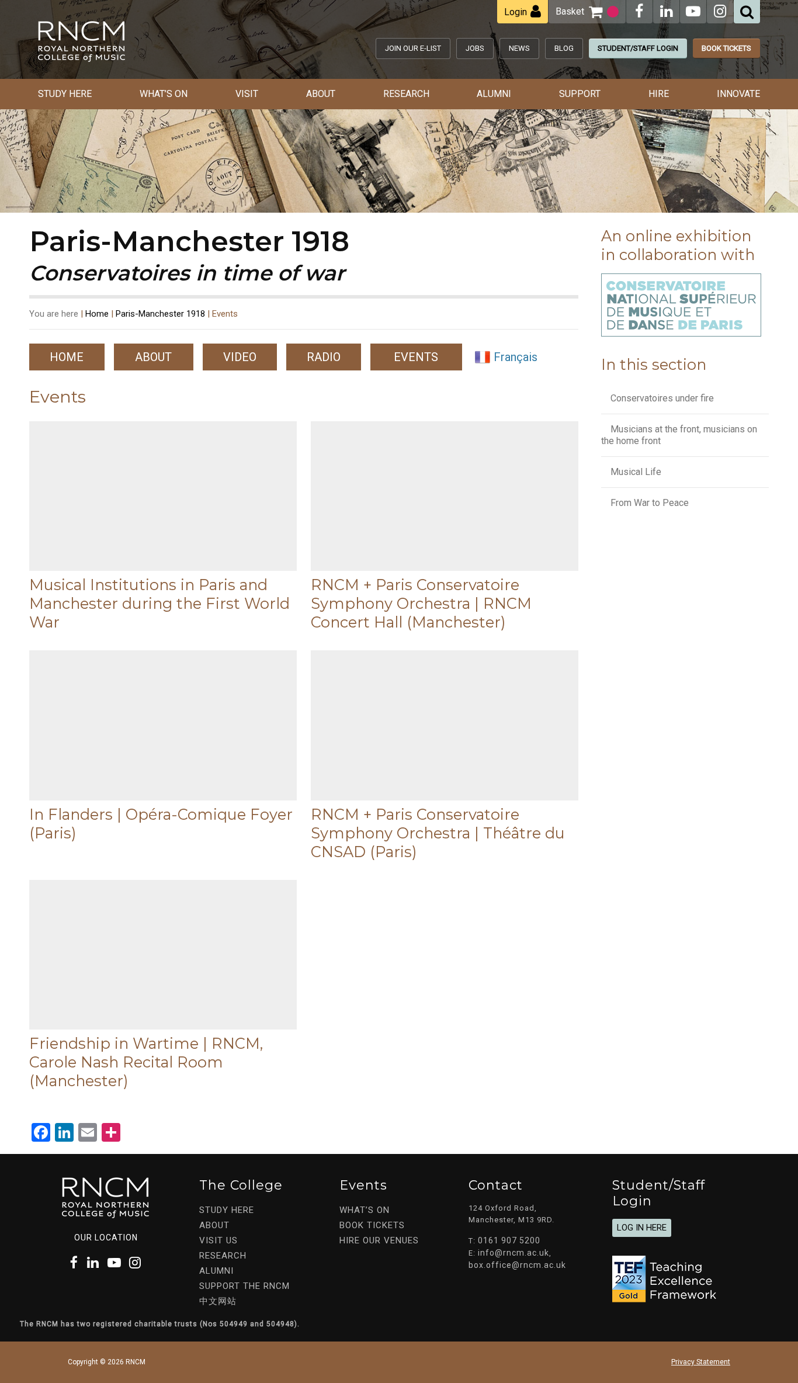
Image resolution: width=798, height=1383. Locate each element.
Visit (246, 93)
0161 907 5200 (509, 1240)
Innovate (738, 93)
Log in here (642, 1227)
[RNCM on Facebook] (639, 11)
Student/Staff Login (638, 48)
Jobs (475, 48)
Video (239, 357)
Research (406, 93)
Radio (324, 357)
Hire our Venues (379, 1240)
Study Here (65, 93)
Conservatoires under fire (662, 398)
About (320, 93)
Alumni (494, 93)
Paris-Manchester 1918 (160, 314)
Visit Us (218, 1240)
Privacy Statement (700, 1362)
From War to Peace (649, 502)
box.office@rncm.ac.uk (517, 1265)
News (519, 48)
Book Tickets (726, 48)
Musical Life (635, 471)
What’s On (164, 93)
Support (580, 93)
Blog (564, 48)
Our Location (106, 1237)
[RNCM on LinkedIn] (666, 11)
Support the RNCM (244, 1286)
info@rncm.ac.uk (513, 1252)
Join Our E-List (413, 48)
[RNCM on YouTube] (693, 11)
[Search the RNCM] (747, 11)
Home (97, 314)
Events (416, 357)
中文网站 (218, 1301)
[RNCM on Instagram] (720, 11)
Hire (658, 93)
